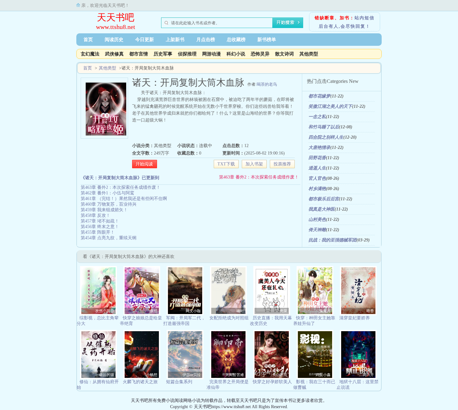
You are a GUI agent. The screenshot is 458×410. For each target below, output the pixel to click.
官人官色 (317, 178)
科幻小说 (236, 53)
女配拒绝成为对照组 (229, 318)
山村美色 (317, 219)
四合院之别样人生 (325, 137)
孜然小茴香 (104, 311)
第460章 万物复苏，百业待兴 (108, 204)
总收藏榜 (236, 39)
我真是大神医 (321, 209)
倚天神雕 (317, 229)
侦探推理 (187, 53)
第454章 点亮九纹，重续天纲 (108, 238)
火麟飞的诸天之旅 (140, 381)
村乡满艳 (317, 188)
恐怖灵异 (260, 53)
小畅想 (151, 375)
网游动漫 (211, 53)
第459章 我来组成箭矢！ (104, 209)
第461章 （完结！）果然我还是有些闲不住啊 (124, 198)
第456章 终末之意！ (100, 226)
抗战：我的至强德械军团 (332, 240)
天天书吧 (115, 17)
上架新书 (175, 39)
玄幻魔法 (90, 53)
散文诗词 (284, 53)
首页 (88, 39)
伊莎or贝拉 (192, 375)
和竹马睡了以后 (323, 127)
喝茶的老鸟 (267, 84)
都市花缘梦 (319, 96)
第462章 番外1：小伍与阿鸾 (107, 193)
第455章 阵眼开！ (98, 232)
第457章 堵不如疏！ (100, 221)
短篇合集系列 (179, 381)
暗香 (370, 311)
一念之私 (317, 116)
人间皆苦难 (234, 375)
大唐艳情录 (319, 147)
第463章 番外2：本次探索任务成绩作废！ (259, 177)
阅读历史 (114, 39)
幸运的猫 (106, 375)
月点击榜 (205, 39)
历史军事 (163, 53)
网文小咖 (193, 311)
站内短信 (365, 18)
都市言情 (138, 53)
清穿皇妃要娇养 (354, 318)
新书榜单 (266, 39)
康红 (153, 311)
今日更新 (144, 39)
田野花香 (317, 157)
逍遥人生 (317, 168)
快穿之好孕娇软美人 (272, 381)
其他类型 (308, 53)
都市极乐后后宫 (323, 199)
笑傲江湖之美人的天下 (330, 106)
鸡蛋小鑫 (323, 375)
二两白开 (366, 375)
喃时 (240, 311)
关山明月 (279, 375)
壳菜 (283, 311)
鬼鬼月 (325, 311)
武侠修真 (114, 53)
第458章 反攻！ (95, 215)
